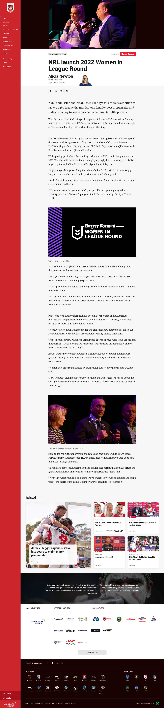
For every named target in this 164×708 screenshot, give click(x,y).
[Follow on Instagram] (62, 663)
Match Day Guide (10, 30)
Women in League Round (57, 54)
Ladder (6, 34)
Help (53, 703)
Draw (5, 26)
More (5, 53)
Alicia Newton (60, 76)
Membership (7, 59)
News (5, 18)
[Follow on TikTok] (48, 663)
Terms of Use (29, 703)
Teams (6, 37)
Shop (5, 63)
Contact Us (59, 703)
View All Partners (92, 652)
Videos (6, 22)
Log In (8, 698)
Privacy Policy (39, 703)
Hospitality (7, 66)
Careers (48, 703)
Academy (7, 49)
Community (8, 45)
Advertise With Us (70, 703)
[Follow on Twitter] (57, 663)
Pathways (7, 41)
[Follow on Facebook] (52, 663)
